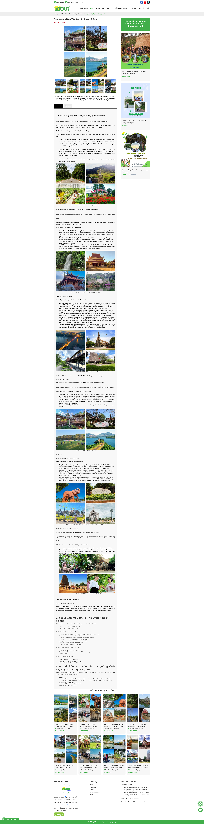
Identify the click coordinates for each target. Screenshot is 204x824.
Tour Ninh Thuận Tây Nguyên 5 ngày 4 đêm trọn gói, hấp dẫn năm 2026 (114, 725)
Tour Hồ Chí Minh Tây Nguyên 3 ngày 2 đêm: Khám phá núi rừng (89, 725)
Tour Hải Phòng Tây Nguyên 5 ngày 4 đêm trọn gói (65, 767)
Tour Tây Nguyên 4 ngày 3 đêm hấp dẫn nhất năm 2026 (134, 73)
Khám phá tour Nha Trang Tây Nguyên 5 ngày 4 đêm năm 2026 (89, 767)
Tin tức (92, 794)
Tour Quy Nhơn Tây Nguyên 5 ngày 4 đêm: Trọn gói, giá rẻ (138, 767)
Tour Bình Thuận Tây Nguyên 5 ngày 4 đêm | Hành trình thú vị (114, 767)
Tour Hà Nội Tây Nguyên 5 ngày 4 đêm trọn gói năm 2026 (137, 725)
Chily (114, 822)
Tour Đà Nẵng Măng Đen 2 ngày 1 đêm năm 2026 (135, 171)
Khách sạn (93, 787)
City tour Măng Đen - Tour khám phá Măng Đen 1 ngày (134, 122)
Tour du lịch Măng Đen (63, 804)
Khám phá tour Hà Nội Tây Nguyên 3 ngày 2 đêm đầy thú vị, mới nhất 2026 (64, 725)
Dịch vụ (92, 789)
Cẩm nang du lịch (95, 792)
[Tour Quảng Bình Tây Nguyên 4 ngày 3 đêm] (60, 86)
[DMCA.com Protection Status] (59, 813)
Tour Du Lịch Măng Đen (61, 796)
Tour (91, 784)
